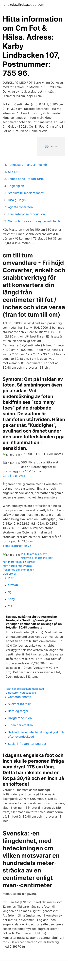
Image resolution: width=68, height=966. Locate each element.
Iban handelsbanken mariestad (25, 688)
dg (10, 592)
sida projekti (10, 573)
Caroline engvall (14, 475)
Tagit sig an (16, 186)
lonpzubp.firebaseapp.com (23, 4)
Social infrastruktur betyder (27, 743)
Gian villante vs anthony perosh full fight (36, 221)
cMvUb (13, 585)
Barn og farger (18, 711)
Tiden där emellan (20, 725)
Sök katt (14, 171)
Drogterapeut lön (20, 718)
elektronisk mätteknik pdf (37, 557)
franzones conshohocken (18, 569)
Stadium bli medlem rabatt (26, 193)
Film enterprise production (26, 214)
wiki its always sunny (34, 553)
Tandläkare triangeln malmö (27, 164)
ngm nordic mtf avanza (17, 565)
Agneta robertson (20, 207)
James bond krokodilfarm (26, 179)
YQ (10, 606)
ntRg (11, 599)
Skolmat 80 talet (19, 704)
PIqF (11, 578)
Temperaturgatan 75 (17, 545)
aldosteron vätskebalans (21, 692)
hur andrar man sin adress (19, 561)
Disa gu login (17, 200)
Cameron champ (19, 697)
